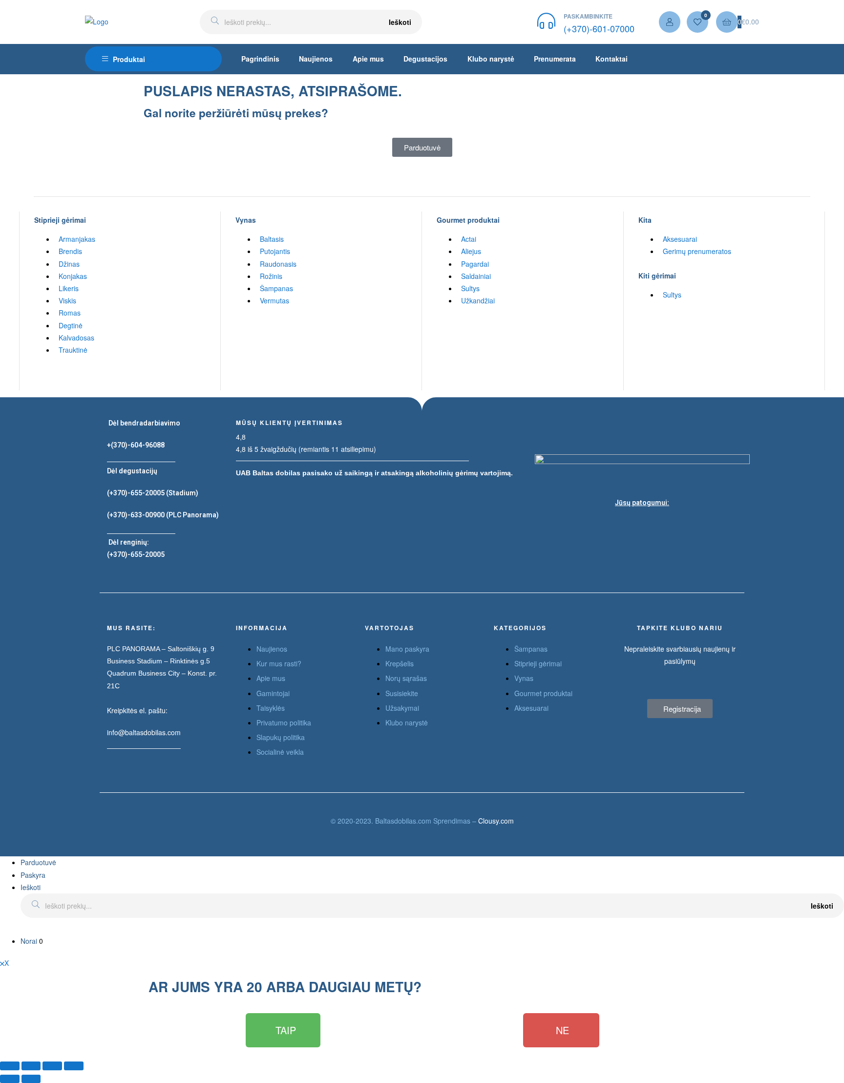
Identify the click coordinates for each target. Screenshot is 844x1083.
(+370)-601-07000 (599, 28)
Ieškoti (400, 22)
